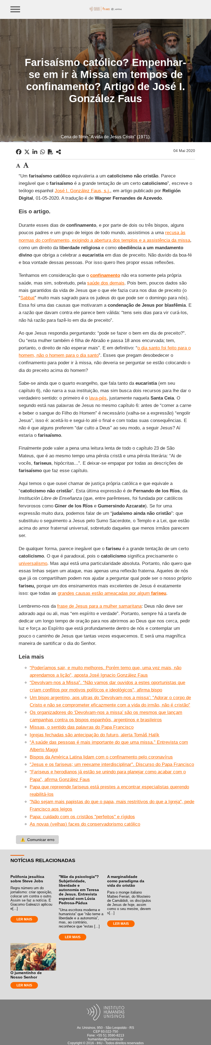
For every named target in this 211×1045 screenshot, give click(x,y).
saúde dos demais (105, 283)
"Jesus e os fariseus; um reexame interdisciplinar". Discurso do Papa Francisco (112, 764)
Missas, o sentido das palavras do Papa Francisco (82, 727)
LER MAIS (24, 919)
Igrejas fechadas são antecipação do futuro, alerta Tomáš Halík (94, 734)
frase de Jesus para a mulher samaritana (99, 606)
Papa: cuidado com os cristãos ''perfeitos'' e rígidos (82, 816)
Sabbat (27, 297)
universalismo (33, 563)
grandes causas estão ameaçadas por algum (112, 593)
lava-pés (98, 398)
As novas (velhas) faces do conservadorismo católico (85, 824)
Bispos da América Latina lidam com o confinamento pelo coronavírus (101, 757)
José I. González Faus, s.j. (82, 190)
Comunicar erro (37, 839)
